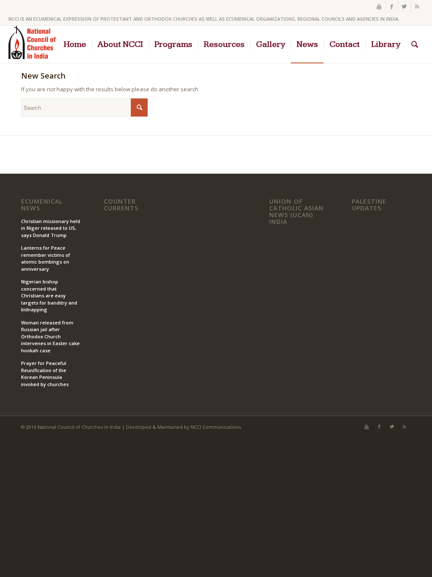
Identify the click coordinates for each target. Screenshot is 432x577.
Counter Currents (121, 204)
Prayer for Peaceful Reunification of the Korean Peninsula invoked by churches (45, 373)
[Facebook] (392, 6)
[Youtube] (379, 6)
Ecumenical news (41, 204)
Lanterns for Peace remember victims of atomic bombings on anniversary (45, 258)
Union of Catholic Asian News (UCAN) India (296, 211)
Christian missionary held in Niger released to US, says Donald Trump (50, 228)
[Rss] (417, 6)
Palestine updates (369, 204)
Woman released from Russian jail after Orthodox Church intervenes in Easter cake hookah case (50, 336)
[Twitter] (404, 6)
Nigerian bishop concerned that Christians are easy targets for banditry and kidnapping (49, 295)
